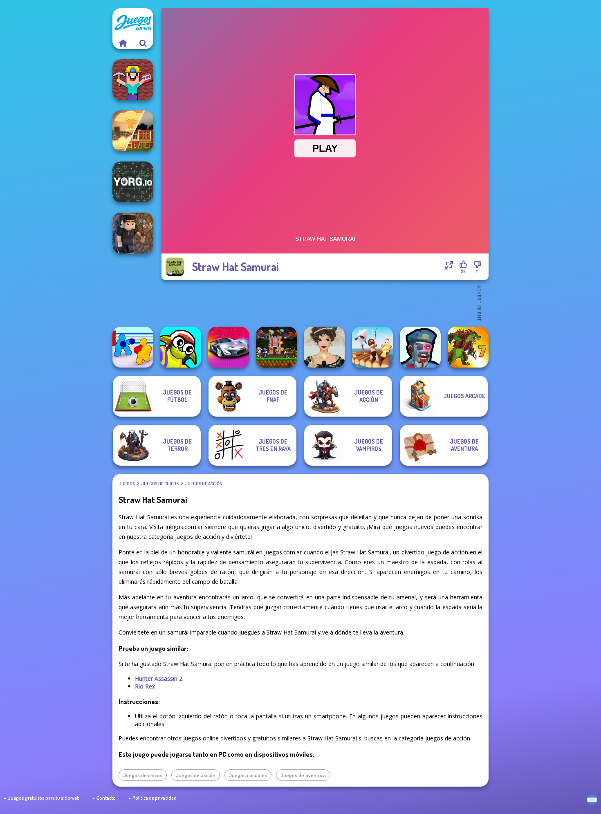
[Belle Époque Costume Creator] (324, 347)
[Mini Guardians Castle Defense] (276, 347)
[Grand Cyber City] (228, 347)
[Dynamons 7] (468, 347)
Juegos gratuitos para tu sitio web (44, 798)
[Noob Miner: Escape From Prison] (132, 79)
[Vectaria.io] (132, 233)
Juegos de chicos (160, 484)
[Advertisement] (325, 302)
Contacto (106, 798)
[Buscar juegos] (143, 43)
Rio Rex (145, 686)
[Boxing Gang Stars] (132, 347)
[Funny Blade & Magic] (180, 347)
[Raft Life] (372, 347)
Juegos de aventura (303, 775)
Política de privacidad (154, 798)
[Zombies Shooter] (420, 347)
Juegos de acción (203, 484)
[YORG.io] (132, 181)
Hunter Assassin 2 (158, 678)
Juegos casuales (248, 775)
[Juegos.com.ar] (122, 43)
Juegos (127, 484)
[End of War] (132, 130)
